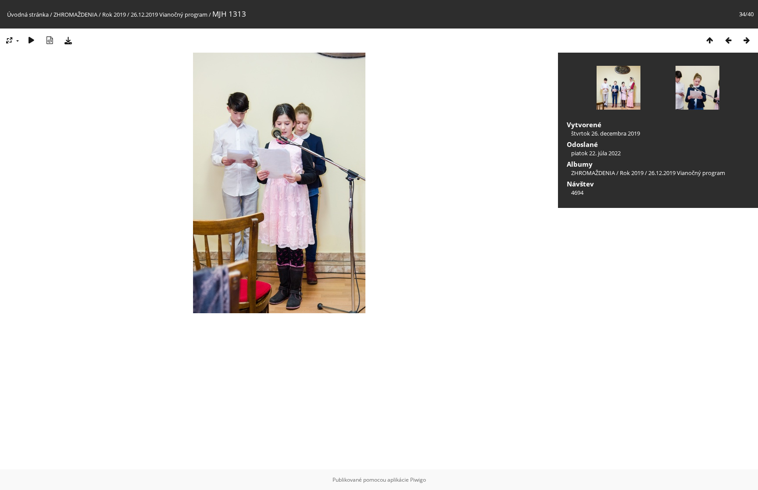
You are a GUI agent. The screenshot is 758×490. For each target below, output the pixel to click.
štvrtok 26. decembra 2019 (605, 133)
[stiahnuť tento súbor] (68, 40)
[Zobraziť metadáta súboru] (49, 40)
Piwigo (418, 479)
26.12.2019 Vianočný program (169, 14)
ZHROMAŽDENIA (75, 14)
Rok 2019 (114, 14)
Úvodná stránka (28, 14)
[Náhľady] (710, 40)
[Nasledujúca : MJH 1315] (746, 40)
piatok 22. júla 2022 (596, 153)
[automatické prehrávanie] (31, 40)
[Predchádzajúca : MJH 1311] (728, 40)
